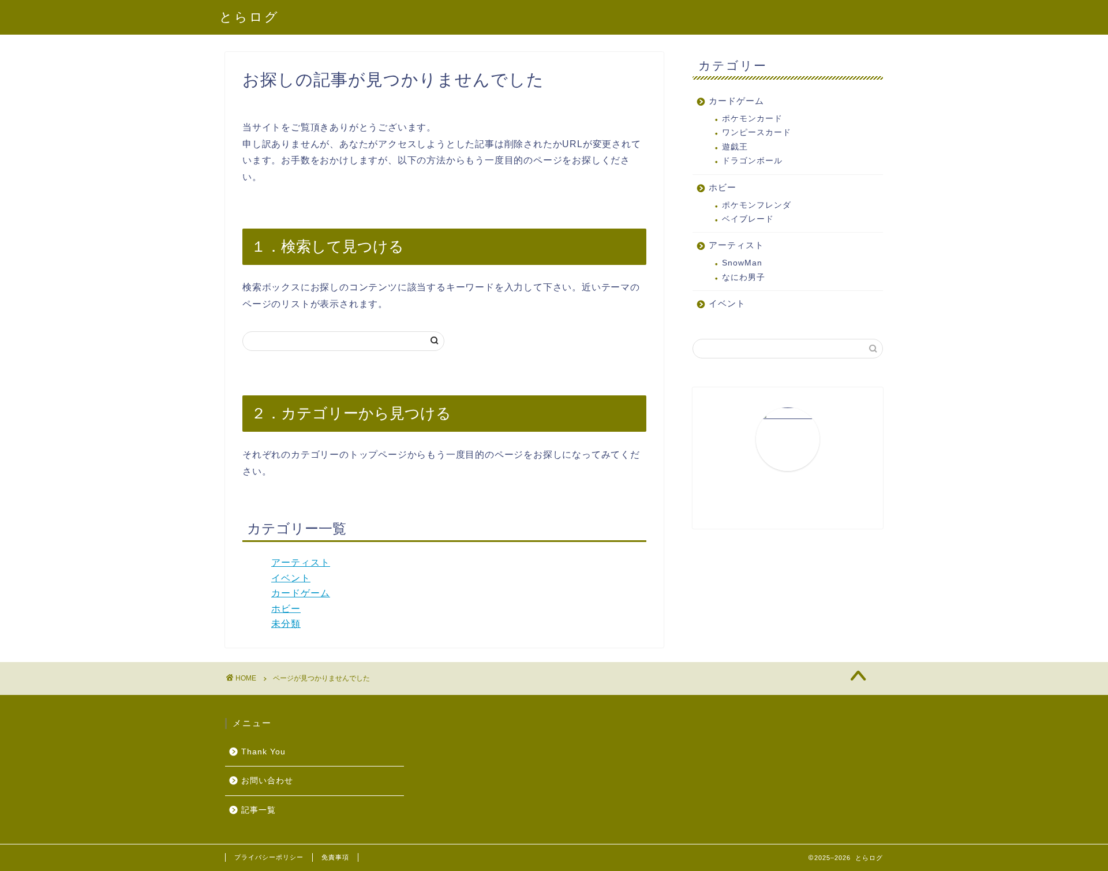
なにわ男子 (743, 277)
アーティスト (300, 562)
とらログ (249, 16)
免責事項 (335, 857)
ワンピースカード (756, 132)
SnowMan (742, 263)
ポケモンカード (752, 118)
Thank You (263, 751)
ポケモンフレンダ (756, 205)
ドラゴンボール (752, 160)
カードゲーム (300, 593)
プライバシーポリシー (269, 857)
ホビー (286, 609)
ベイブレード (748, 219)
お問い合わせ (267, 780)
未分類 (286, 624)
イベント (290, 578)
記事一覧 (258, 810)
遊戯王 (735, 147)
